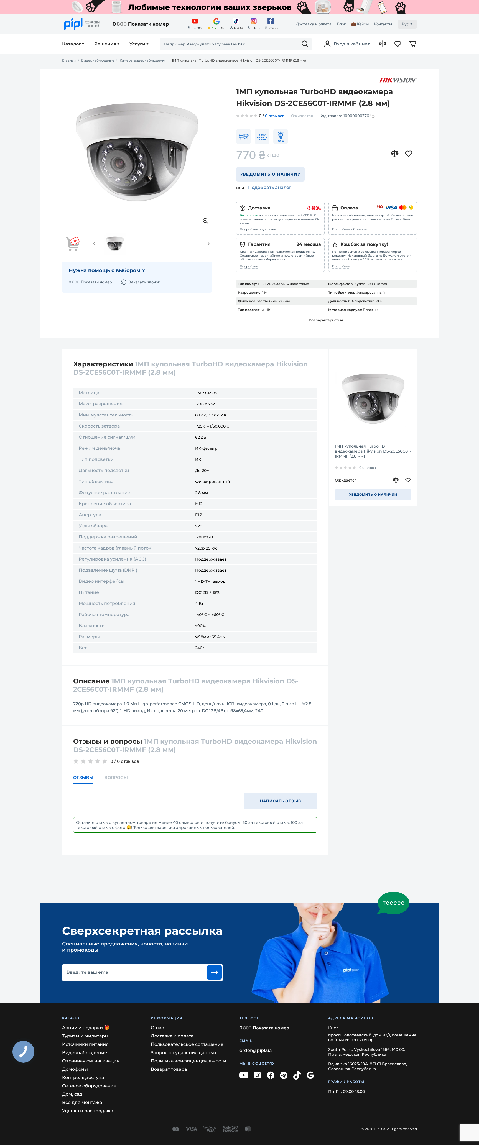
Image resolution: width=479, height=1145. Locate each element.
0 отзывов (274, 116)
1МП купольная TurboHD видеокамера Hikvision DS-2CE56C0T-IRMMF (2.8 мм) (373, 451)
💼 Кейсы (360, 24)
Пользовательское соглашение (187, 1044)
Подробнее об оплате (349, 229)
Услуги (137, 44)
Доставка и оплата (314, 24)
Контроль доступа (83, 1077)
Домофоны (75, 1069)
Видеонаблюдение (97, 60)
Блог (341, 24)
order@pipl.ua (256, 1050)
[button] (94, 244)
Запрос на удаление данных (183, 1052)
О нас (157, 1027)
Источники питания (85, 1044)
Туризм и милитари (85, 1036)
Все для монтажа (82, 1102)
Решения (105, 44)
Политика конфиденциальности (188, 1061)
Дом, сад (72, 1094)
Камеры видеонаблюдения (143, 60)
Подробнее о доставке (258, 229)
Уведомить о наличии (270, 174)
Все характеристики (326, 320)
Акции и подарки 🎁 (85, 1027)
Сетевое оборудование (89, 1085)
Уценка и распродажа (87, 1110)
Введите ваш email (89, 972)
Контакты (383, 24)
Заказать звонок (144, 282)
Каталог (71, 44)
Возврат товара (169, 1069)
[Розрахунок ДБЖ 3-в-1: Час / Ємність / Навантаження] (239, 7)
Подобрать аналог (269, 187)
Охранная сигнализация (90, 1061)
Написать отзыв (280, 801)
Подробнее (249, 266)
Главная (69, 60)
